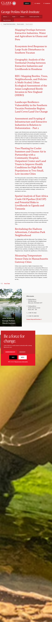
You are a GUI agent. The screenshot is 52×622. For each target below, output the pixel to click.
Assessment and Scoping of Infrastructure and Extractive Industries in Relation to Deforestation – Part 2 (31, 123)
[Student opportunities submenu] (40, 16)
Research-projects (20, 24)
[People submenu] (16, 16)
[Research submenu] (25, 16)
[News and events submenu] (12, 20)
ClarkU (1, 24)
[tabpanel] (18, 359)
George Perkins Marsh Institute (20, 12)
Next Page (7, 283)
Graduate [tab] (22, 352)
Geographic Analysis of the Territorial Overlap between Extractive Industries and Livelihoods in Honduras (30, 64)
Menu (38, 3)
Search (47, 3)
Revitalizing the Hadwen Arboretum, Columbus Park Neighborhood (30, 232)
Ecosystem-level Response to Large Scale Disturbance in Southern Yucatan (31, 49)
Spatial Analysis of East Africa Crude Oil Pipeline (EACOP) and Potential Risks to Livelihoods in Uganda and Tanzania (31, 202)
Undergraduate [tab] (10, 352)
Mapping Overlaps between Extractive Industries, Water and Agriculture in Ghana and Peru (31, 34)
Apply (27, 3)
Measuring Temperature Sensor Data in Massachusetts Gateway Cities (31, 258)
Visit (13, 357)
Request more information (21, 361)
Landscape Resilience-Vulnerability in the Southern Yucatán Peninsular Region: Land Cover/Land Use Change (31, 106)
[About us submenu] (8, 16)
